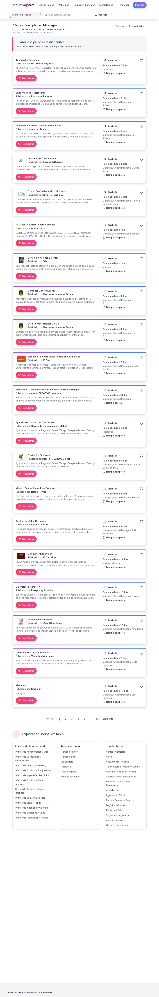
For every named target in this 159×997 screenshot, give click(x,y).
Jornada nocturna (70, 776)
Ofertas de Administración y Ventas (33, 770)
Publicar (139, 5)
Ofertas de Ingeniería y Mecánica (32, 775)
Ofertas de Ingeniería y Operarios (32, 807)
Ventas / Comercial (115, 751)
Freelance (66, 766)
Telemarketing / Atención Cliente (123, 766)
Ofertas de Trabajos (22, 14)
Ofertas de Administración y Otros (32, 751)
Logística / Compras (116, 805)
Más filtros (103, 14)
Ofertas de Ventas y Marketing (30, 765)
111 (97, 718)
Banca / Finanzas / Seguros (120, 800)
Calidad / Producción (117, 825)
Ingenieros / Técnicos (117, 795)
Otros (109, 756)
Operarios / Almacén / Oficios (121, 771)
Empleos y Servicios (31, 29)
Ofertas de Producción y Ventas (31, 817)
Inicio (14, 29)
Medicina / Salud (114, 810)
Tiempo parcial (68, 756)
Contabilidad (112, 790)
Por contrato (67, 761)
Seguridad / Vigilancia (117, 815)
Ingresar (124, 5)
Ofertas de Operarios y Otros (30, 812)
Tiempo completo (70, 751)
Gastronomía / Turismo (117, 761)
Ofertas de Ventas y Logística (30, 797)
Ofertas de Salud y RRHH (28, 802)
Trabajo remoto (68, 771)
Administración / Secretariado (121, 776)
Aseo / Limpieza (114, 820)
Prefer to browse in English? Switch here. (30, 992)
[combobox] (130, 26)
